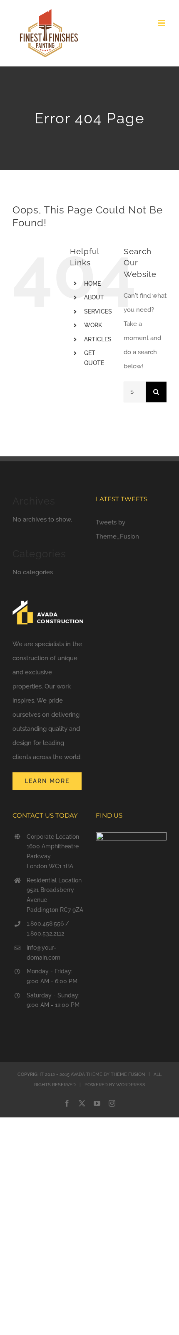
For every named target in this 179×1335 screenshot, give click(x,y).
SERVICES (98, 311)
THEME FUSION (128, 1074)
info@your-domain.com (43, 952)
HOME (92, 283)
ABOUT (94, 297)
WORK (93, 325)
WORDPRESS (130, 1085)
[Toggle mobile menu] (162, 23)
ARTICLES (98, 339)
